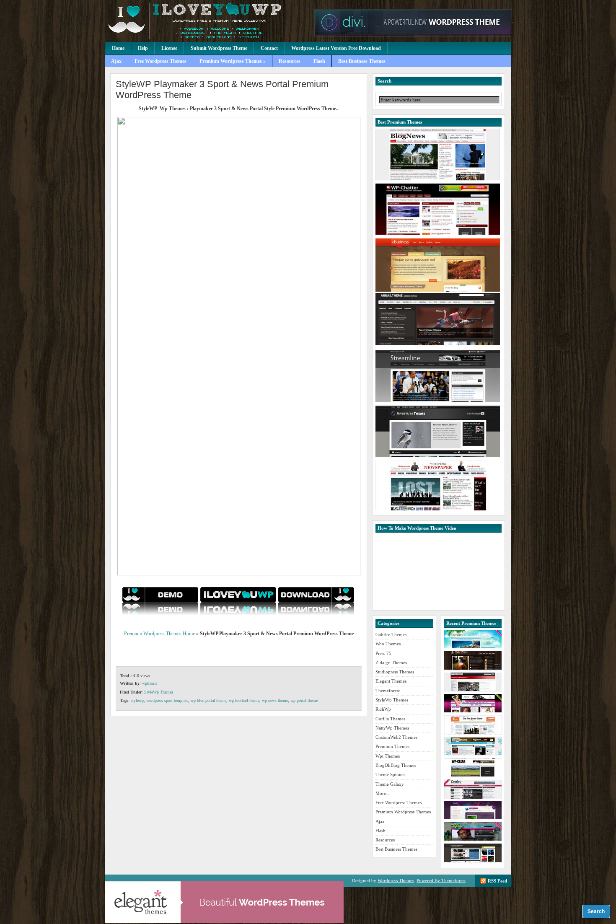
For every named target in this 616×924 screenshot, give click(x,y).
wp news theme (275, 700)
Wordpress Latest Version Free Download (336, 48)
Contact (269, 48)
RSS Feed (497, 880)
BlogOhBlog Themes (395, 765)
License (169, 48)
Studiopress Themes (394, 671)
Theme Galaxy (389, 784)
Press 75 (383, 653)
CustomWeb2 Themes (396, 737)
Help (143, 48)
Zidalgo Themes (391, 662)
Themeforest (387, 690)
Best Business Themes (362, 61)
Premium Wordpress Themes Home (159, 634)
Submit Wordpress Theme (219, 48)
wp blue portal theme (208, 700)
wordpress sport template (167, 700)
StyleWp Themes (158, 692)
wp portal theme (304, 700)
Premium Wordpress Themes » (232, 61)
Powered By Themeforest (441, 880)
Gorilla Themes (390, 718)
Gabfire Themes (390, 634)
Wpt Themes (387, 755)
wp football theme (244, 700)
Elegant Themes (390, 680)
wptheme (149, 683)
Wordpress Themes (396, 880)
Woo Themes (388, 643)
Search (596, 911)
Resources (289, 61)
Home (118, 48)
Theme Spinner (390, 774)
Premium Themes (392, 746)
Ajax (116, 61)
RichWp (383, 709)
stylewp (137, 700)
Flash (319, 61)
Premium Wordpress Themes (207, 21)
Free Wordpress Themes (160, 61)
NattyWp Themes (392, 727)
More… (383, 793)
